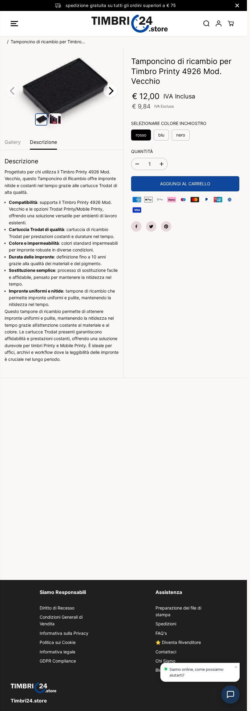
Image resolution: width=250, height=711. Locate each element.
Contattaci (165, 651)
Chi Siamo (165, 660)
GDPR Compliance (58, 660)
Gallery (13, 142)
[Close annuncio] (237, 5)
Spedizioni (165, 623)
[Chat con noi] (230, 694)
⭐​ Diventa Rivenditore (178, 642)
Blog (159, 670)
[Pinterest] (166, 226)
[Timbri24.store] (121, 24)
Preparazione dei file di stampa (178, 611)
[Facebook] (136, 226)
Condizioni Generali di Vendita (61, 620)
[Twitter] (151, 226)
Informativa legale (57, 651)
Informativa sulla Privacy (64, 633)
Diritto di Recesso (57, 607)
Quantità (142, 151)
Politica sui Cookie (58, 642)
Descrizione (43, 142)
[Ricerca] (206, 23)
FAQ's (161, 633)
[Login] (218, 23)
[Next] (110, 91)
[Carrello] (230, 23)
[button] (14, 23)
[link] (123, 687)
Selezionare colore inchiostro (168, 123)
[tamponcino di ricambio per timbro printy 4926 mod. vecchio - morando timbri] (61, 90)
